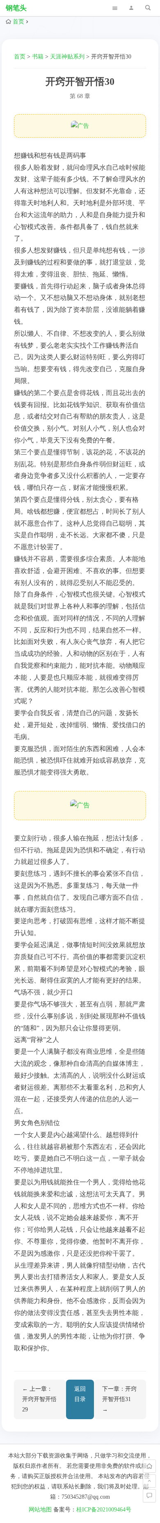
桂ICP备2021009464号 (103, 1510)
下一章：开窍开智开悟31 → (119, 1399)
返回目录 (80, 1394)
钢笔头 (16, 8)
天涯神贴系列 (67, 57)
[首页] (149, 1466)
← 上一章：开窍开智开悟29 (39, 1399)
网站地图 (40, 1510)
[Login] (131, 8)
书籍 (37, 57)
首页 (18, 22)
